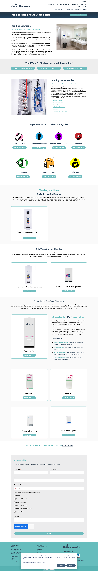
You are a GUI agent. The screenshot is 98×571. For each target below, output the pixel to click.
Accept (61, 565)
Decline (70, 565)
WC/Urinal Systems (62, 4)
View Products (28, 238)
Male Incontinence (58, 103)
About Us (60, 9)
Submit (49, 533)
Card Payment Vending (22, 68)
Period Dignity (80, 6)
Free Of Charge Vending (74, 68)
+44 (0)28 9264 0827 (68, 9)
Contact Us (78, 15)
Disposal (74, 4)
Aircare (50, 4)
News (12, 559)
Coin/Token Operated (48, 68)
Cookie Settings (49, 569)
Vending (82, 4)
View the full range (19, 147)
